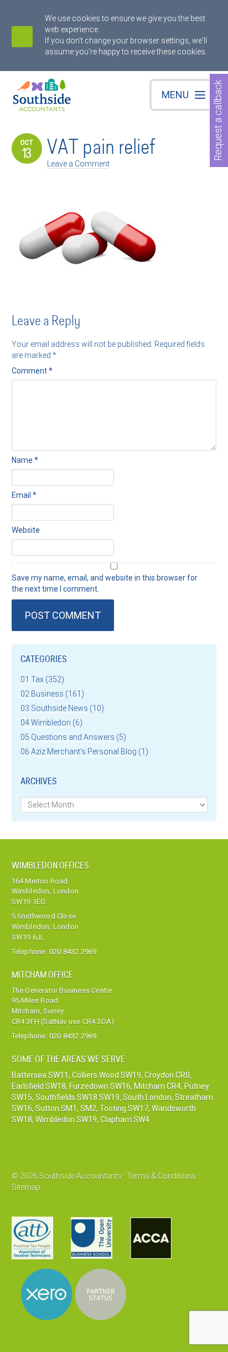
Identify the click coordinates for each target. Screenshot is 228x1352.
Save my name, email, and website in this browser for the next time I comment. (105, 583)
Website (26, 530)
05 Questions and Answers (67, 737)
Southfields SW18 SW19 (77, 1097)
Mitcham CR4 (157, 1086)
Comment (32, 370)
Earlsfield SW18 (39, 1086)
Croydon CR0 (167, 1075)
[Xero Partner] (73, 1294)
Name (25, 460)
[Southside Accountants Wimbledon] (42, 96)
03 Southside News (54, 708)
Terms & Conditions (161, 1176)
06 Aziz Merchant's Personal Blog (78, 751)
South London (147, 1097)
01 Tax (32, 679)
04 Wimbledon (45, 722)
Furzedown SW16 (100, 1086)
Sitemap (26, 1187)
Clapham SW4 (124, 1119)
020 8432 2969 (73, 951)
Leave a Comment (78, 163)
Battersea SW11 (40, 1075)
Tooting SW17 (124, 1108)
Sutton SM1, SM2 (65, 1108)
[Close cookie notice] (22, 36)
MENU (175, 94)
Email (24, 495)
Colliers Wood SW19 (106, 1075)
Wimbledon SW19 (66, 1119)
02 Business (42, 693)
